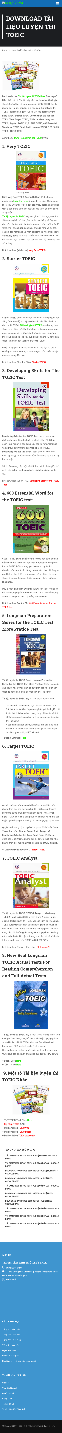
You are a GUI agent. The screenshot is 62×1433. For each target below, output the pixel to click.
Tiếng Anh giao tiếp (10, 1345)
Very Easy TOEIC (37, 250)
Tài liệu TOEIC (8, 1404)
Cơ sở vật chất (8, 1393)
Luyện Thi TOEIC (9, 1350)
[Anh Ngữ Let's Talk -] (16, 4)
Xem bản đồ (11, 1279)
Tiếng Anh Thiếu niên (11, 1340)
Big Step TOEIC (11, 1124)
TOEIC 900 (23, 1128)
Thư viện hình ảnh (9, 1388)
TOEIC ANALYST (43, 947)
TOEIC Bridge (24, 1131)
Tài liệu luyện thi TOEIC (13, 216)
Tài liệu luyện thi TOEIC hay (31, 96)
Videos (5, 1383)
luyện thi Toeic (20, 201)
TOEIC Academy (26, 1135)
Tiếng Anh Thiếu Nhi (11, 1334)
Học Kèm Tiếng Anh (11, 1356)
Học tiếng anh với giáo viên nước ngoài (19, 1361)
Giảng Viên (7, 1399)
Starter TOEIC (39, 362)
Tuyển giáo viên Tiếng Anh (13, 1409)
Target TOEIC (38, 849)
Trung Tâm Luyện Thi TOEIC (28, 138)
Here (24, 738)
